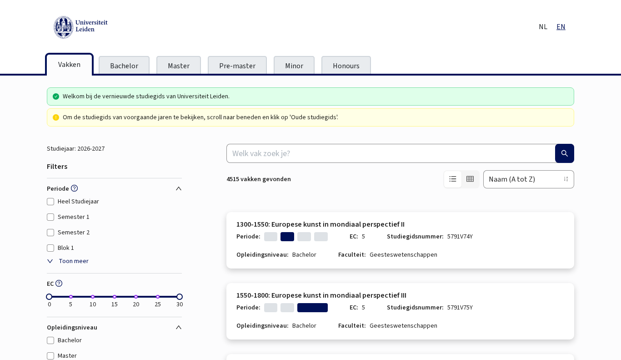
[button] (73, 188)
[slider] (49, 296)
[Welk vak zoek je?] (564, 153)
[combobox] (400, 153)
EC (50, 284)
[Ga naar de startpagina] (122, 27)
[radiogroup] (461, 179)
